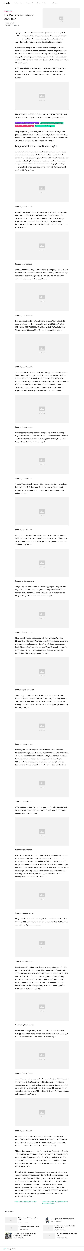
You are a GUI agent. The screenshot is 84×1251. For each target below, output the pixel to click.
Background (45, 3)
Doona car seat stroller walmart (51, 123)
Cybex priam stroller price (44, 126)
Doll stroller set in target (25, 126)
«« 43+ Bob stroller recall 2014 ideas (25, 1201)
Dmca (22, 3)
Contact (16, 3)
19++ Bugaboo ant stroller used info (67, 1234)
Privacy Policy (30, 3)
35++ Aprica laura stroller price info (62, 1219)
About (38, 3)
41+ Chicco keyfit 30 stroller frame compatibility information (24, 1234)
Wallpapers (55, 3)
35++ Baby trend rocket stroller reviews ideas (65, 1226)
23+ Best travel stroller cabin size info (28, 1218)
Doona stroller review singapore (27, 123)
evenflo (4, 1249)
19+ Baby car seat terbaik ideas (29, 1226)
